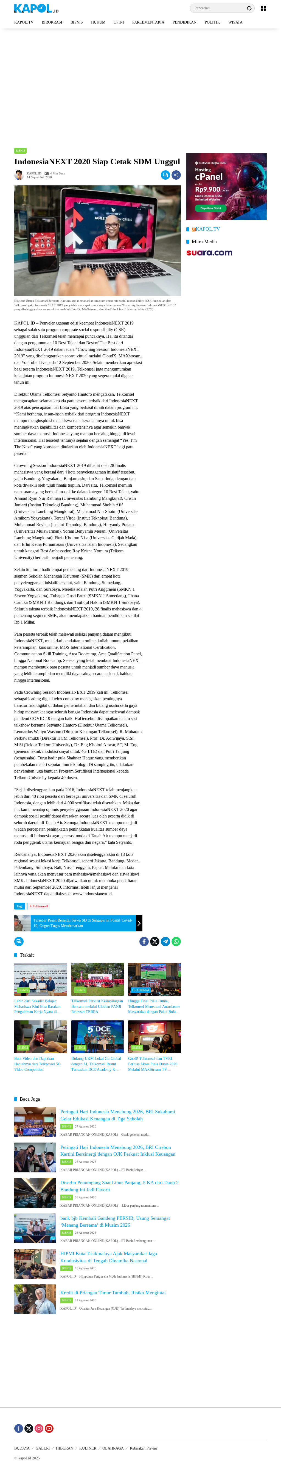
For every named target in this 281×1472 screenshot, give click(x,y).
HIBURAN (64, 1448)
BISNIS (20, 150)
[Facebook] (144, 941)
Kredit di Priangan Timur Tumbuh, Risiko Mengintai (113, 1292)
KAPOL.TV (208, 229)
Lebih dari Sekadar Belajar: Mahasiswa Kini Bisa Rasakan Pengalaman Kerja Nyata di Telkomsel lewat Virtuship (37, 1007)
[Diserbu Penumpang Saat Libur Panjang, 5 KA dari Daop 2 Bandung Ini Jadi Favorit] (35, 1193)
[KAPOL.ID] (36, 8)
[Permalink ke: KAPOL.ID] (20, 175)
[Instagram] (39, 1428)
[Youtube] (49, 1428)
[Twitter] (154, 941)
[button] (249, 8)
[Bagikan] (176, 175)
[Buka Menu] (263, 8)
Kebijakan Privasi (143, 1448)
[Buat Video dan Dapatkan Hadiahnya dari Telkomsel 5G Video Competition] (40, 1036)
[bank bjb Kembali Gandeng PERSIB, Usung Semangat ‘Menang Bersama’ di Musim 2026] (35, 1228)
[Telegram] (165, 941)
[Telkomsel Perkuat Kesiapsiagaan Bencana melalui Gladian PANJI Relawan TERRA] (97, 979)
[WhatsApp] (176, 941)
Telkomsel (40, 906)
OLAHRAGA (140, 990)
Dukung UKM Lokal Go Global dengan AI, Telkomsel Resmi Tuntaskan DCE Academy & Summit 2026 (96, 1064)
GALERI (43, 1448)
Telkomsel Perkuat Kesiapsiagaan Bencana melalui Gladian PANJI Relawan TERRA (97, 1006)
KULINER (87, 1448)
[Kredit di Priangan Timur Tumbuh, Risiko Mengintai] (35, 1299)
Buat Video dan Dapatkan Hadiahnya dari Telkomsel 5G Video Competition (37, 1064)
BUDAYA (22, 1448)
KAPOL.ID (34, 173)
